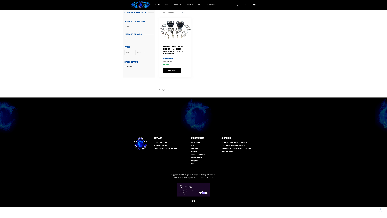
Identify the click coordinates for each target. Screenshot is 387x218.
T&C (199, 5)
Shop (166, 5)
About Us (189, 5)
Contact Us (211, 5)
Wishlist (194, 151)
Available (129, 67)
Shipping (194, 161)
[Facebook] (193, 201)
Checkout (194, 148)
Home (157, 5)
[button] (236, 5)
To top (380, 211)
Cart (192, 145)
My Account (195, 142)
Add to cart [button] (172, 70)
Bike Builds (177, 5)
